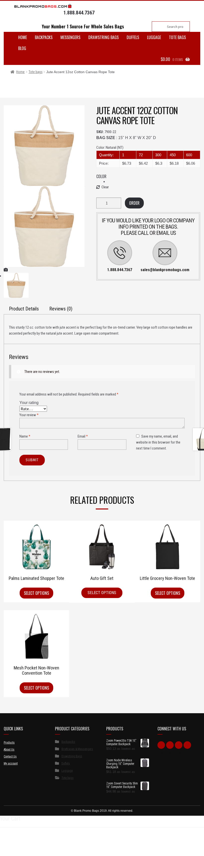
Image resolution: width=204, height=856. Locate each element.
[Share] (17, 846)
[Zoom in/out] (42, 846)
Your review (29, 415)
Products (9, 742)
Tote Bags (177, 37)
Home (22, 37)
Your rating (29, 403)
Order (134, 203)
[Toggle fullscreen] (30, 846)
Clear (105, 187)
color (101, 176)
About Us (9, 749)
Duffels (133, 37)
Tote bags (36, 72)
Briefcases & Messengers (77, 749)
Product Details (24, 309)
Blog (22, 48)
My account (11, 763)
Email (83, 436)
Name (24, 436)
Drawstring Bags (103, 37)
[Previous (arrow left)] (5, 853)
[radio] (153, 181)
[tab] (24, 308)
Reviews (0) (60, 309)
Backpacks (43, 37)
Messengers (70, 37)
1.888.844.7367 (79, 13)
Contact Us (10, 756)
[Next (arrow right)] (17, 853)
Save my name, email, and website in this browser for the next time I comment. (158, 442)
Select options (36, 593)
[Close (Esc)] (5, 846)
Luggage (154, 37)
